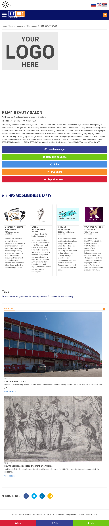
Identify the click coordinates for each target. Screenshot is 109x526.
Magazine (8, 309)
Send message (56, 149)
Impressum (72, 514)
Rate (92, 523)
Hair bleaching (66, 296)
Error (19, 523)
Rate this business (56, 157)
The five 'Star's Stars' (15, 381)
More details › (10, 391)
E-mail (81, 514)
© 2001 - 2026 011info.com (23, 514)
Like (56, 164)
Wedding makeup (39, 296)
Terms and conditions (56, 514)
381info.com (91, 514)
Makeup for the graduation (16, 296)
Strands (53, 296)
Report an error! (56, 179)
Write (56, 523)
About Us (41, 514)
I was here (56, 171)
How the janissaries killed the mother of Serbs (28, 466)
